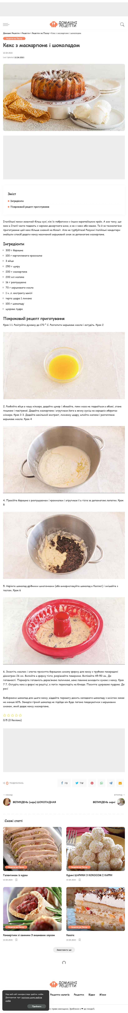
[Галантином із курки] (32, 849)
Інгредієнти (17, 200)
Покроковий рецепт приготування (29, 206)
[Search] (121, 24)
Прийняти (36, 1006)
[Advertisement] (64, 157)
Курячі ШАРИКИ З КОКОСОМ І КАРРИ (89, 875)
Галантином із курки (15, 875)
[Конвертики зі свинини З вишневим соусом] (32, 909)
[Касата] (95, 909)
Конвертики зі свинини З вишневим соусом (29, 935)
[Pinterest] (92, 783)
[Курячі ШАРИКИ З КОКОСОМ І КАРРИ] (95, 849)
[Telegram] (111, 783)
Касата (70, 935)
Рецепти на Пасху (14, 38)
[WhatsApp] (101, 783)
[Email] (120, 783)
